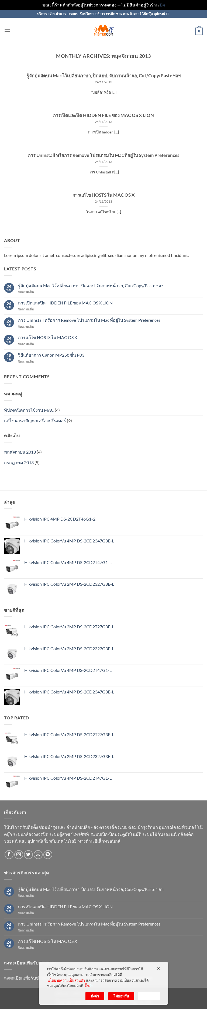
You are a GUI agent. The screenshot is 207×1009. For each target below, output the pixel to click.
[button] (7, 31)
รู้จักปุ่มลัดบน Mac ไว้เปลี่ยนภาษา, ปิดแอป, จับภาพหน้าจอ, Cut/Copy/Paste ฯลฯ (104, 75)
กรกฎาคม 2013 (19, 462)
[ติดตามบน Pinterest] (47, 854)
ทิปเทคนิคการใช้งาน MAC (29, 410)
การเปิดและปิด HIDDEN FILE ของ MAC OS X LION (103, 115)
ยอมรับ (149, 996)
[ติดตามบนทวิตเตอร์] (28, 854)
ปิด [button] (162, 4)
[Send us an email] (38, 854)
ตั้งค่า (88, 986)
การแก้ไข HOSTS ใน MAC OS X (104, 195)
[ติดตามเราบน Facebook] (9, 854)
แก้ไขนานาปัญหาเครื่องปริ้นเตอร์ (35, 420)
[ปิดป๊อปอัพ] (158, 968)
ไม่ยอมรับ (121, 996)
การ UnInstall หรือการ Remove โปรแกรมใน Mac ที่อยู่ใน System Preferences (103, 155)
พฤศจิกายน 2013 (20, 451)
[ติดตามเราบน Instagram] (18, 854)
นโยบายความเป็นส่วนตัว (66, 980)
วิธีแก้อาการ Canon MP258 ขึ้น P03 (51, 354)
